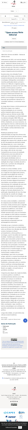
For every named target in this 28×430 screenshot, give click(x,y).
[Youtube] (17, 401)
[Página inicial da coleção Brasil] (14, 391)
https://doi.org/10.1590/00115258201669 (14, 25)
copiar (14, 28)
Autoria (14, 38)
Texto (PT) (14, 19)
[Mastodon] (12, 401)
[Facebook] (15, 401)
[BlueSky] (10, 401)
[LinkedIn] (13, 401)
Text (4, 47)
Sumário (16, 16)
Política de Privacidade (11, 427)
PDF (23, 19)
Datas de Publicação (7, 51)
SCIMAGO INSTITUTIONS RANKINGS (14, 42)
